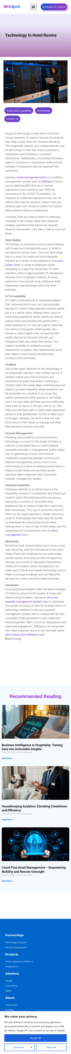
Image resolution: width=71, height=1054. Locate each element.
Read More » (7, 758)
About (9, 998)
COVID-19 (12, 118)
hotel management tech (31, 177)
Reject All (51, 1047)
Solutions (12, 973)
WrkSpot (47, 181)
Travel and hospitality (18, 110)
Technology (43, 110)
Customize (18, 1047)
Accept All (35, 1038)
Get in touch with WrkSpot (21, 634)
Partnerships (14, 935)
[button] (34, 7)
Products (11, 954)
